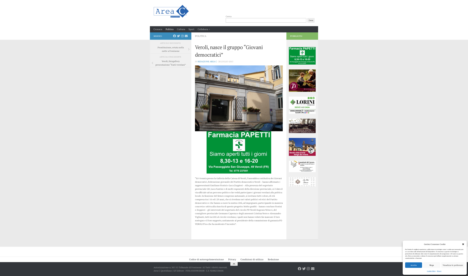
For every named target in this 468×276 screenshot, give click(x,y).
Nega (431, 265)
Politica (170, 29)
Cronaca (157, 29)
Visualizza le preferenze (453, 265)
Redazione (273, 259)
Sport (191, 29)
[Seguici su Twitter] (178, 35)
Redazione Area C (207, 61)
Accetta (413, 265)
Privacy (439, 271)
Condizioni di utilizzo (251, 259)
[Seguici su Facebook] (174, 35)
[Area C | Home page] (171, 11)
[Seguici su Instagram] (182, 35)
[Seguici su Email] (186, 35)
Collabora (203, 29)
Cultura (181, 29)
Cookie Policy (431, 271)
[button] (463, 244)
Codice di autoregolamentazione (206, 259)
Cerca (228, 16)
